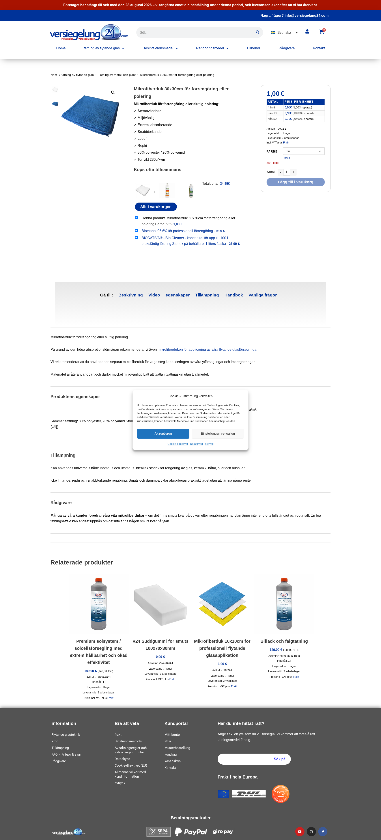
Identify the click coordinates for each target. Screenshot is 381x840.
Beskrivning (130, 295)
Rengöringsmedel (210, 48)
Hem (53, 74)
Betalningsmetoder (128, 741)
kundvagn (171, 754)
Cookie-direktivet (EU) (131, 765)
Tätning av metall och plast (117, 74)
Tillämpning (207, 295)
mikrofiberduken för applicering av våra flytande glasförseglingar (208, 349)
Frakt (286, 142)
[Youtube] (299, 831)
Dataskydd (196, 443)
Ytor (55, 741)
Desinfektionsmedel (158, 48)
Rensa (286, 157)
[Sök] (257, 32)
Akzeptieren (163, 434)
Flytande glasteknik (66, 735)
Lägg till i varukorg (295, 182)
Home (61, 48)
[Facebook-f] (322, 831)
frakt (118, 735)
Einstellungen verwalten (218, 434)
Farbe (272, 151)
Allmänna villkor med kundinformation (130, 774)
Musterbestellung (177, 748)
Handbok (233, 295)
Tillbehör (253, 48)
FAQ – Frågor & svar (66, 754)
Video (154, 295)
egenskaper (178, 295)
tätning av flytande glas (102, 48)
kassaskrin (172, 761)
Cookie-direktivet (178, 443)
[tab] (130, 295)
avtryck (209, 443)
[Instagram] (311, 831)
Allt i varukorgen (156, 207)
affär (167, 741)
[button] (284, 32)
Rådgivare (286, 48)
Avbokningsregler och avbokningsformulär (131, 750)
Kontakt (319, 48)
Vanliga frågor (262, 295)
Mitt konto (172, 735)
